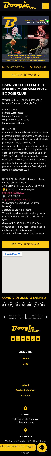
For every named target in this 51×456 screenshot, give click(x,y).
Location (25, 436)
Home (25, 359)
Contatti (25, 395)
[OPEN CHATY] (42, 447)
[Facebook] (13, 338)
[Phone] (33, 338)
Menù (25, 364)
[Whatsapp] (28, 338)
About (25, 385)
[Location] (25, 430)
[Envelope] (38, 338)
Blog (25, 374)
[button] (45, 6)
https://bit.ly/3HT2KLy (13, 192)
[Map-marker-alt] (23, 338)
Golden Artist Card (25, 390)
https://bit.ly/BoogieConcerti (16, 199)
